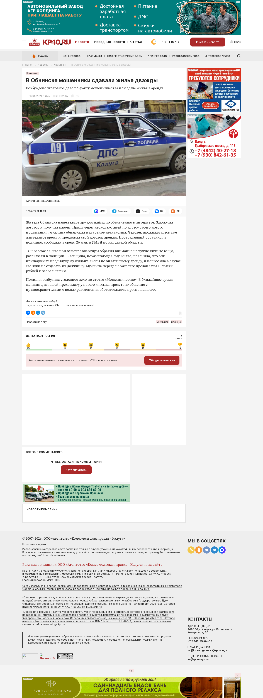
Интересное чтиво (217, 56)
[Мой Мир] (38, 313)
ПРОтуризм (94, 56)
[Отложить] (72, 95)
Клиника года (157, 56)
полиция (176, 321)
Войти (237, 42)
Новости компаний (41, 509)
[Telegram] (43, 313)
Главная (27, 64)
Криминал (60, 64)
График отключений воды (124, 56)
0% (28, 348)
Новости (82, 42)
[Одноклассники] (33, 313)
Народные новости (109, 42)
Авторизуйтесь (76, 470)
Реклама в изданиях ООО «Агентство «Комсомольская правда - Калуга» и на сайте (92, 564)
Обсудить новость (162, 360)
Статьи (136, 42)
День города (72, 56)
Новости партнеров (116, 636)
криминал (163, 321)
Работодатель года (185, 56)
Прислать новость (207, 42)
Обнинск (34, 44)
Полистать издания (34, 544)
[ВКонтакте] (28, 313)
